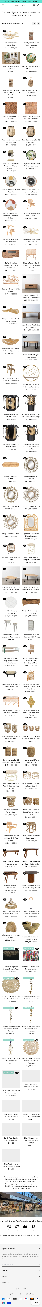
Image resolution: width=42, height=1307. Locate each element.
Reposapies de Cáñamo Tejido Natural (31, 761)
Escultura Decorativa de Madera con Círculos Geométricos (11, 165)
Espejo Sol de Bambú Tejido (11, 506)
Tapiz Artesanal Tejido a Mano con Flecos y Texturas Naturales (11, 92)
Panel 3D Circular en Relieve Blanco (11, 612)
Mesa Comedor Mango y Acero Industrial (31, 356)
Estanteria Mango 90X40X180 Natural (31, 1085)
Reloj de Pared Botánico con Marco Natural (31, 67)
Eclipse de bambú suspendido (11, 44)
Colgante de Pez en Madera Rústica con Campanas (31, 997)
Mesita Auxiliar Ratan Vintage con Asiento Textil (31, 558)
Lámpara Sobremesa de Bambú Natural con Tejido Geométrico (31, 686)
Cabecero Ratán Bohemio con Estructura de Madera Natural (31, 265)
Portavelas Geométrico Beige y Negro (10, 445)
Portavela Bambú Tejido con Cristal (11, 558)
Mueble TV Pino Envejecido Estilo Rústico (31, 612)
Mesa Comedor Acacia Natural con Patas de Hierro (31, 588)
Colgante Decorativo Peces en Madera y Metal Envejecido (31, 1028)
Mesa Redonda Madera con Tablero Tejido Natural (11, 685)
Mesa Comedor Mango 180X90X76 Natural (11, 1115)
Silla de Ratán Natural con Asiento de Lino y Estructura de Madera (31, 660)
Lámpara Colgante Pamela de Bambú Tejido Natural (11, 349)
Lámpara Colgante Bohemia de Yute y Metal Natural (11, 912)
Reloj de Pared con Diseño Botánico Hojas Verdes (31, 164)
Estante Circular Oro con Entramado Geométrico (31, 385)
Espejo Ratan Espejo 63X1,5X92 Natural (11, 1139)
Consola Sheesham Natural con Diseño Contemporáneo (31, 862)
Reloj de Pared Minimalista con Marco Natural (11, 190)
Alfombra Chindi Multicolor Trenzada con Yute (31, 967)
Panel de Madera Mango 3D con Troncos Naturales (31, 117)
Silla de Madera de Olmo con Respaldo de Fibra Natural (11, 838)
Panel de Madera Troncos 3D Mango (11, 117)
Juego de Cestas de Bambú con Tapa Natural (11, 737)
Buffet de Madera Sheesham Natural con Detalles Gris (10, 265)
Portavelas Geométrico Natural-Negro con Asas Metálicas (31, 446)
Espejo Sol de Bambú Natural (31, 477)
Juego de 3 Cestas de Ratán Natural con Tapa (31, 938)
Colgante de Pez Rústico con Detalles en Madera (11, 1059)
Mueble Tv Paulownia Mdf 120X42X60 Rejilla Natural (31, 1115)
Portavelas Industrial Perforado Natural (11, 415)
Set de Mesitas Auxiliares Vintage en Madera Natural (11, 635)
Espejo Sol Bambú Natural (31, 506)
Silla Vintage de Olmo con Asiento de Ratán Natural (10, 379)
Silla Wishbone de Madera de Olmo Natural (10, 240)
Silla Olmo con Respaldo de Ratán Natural (31, 214)
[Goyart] (21, 5)
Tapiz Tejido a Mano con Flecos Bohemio (11, 67)
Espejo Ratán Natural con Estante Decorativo (31, 535)
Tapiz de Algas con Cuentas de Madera (31, 91)
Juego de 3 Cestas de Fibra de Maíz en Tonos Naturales (31, 737)
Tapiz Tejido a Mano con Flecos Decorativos (31, 44)
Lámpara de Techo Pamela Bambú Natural (11, 320)
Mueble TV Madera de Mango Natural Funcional (31, 296)
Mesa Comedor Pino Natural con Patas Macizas (31, 326)
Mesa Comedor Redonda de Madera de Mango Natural (31, 886)
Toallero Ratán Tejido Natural (11, 477)
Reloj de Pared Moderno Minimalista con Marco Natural (11, 215)
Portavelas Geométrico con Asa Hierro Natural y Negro (31, 415)
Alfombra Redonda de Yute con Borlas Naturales (11, 997)
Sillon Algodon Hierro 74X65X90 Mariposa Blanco (11, 1165)
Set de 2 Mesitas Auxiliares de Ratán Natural (31, 784)
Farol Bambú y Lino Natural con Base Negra (11, 141)
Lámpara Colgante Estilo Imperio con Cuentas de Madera (31, 712)
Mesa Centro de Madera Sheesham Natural (11, 862)
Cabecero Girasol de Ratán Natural (11, 290)
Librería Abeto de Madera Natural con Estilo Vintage (31, 635)
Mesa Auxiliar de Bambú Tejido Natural (11, 811)
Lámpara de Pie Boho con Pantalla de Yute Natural (31, 912)
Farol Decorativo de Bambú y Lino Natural (31, 141)
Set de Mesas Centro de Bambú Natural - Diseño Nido (31, 812)
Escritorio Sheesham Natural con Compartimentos (11, 887)
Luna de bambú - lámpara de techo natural (31, 240)
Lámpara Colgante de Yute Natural (11, 936)
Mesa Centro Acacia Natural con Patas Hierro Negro (11, 588)
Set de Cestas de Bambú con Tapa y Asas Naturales (11, 761)
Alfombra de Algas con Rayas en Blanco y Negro (11, 967)
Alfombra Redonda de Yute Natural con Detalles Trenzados (31, 1060)
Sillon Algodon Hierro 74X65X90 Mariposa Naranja (31, 1140)
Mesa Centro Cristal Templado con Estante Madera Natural (11, 660)
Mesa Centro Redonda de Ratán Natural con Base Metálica (11, 785)
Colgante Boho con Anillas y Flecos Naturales (11, 1091)
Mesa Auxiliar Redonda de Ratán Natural (31, 837)
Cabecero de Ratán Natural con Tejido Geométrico (11, 711)
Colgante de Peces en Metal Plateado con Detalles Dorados (11, 1028)
